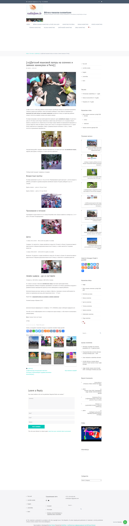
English (84, 72)
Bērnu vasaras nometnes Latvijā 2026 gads (46, 24)
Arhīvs (85, 119)
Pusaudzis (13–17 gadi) (88, 102)
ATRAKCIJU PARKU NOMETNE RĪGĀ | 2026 (92, 384)
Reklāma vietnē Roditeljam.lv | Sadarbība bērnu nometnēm (54, 513)
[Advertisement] (64, 40)
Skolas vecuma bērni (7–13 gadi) (91, 98)
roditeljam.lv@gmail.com (33, 1)
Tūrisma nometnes (35, 27)
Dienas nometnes (83, 24)
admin (29, 68)
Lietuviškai (85, 76)
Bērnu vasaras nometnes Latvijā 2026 (92, 114)
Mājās (28, 24)
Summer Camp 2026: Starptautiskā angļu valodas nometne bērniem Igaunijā (92, 392)
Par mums (49, 509)
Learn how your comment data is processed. (59, 431)
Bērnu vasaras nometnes (57, 12)
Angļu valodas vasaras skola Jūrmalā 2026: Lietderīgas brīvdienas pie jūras (92, 368)
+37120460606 (44, 1)
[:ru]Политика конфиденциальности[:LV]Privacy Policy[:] (81, 525)
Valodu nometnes (49, 27)
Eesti (84, 80)
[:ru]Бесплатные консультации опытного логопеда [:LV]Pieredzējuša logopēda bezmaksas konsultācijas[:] (38, 372)
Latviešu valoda (86, 68)
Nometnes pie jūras (68, 24)
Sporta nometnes (97, 24)
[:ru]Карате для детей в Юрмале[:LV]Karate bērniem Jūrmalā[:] (94, 413)
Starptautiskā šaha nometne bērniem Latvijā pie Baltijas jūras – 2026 (92, 352)
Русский (85, 63)
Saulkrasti (86, 123)
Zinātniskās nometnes (65, 27)
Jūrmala (86, 116)
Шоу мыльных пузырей (71, 370)
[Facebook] (99, 1)
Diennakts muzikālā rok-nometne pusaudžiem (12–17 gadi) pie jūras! (91, 347)
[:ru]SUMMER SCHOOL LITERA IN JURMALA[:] (93, 406)
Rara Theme (52, 525)
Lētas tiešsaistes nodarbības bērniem (92, 357)
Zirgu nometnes (80, 27)
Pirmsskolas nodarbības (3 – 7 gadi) (91, 93)
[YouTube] (102, 1)
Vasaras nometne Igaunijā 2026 (90, 127)
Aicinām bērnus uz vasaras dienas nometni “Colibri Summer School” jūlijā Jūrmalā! (92, 363)
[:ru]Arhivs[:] (30, 368)
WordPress (63, 525)
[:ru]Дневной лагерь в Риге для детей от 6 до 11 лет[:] (93, 399)
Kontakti (49, 506)
